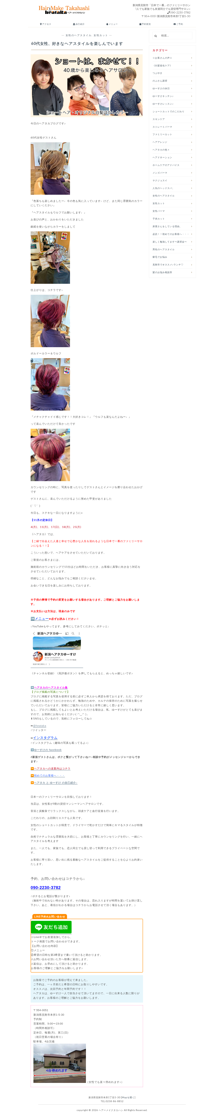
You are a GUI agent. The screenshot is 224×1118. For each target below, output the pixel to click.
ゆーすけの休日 (161, 88)
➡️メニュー (40, 618)
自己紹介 (80, 24)
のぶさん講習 (160, 80)
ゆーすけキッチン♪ (163, 96)
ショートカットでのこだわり (168, 111)
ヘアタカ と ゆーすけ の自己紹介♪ (56, 782)
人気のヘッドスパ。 (164, 188)
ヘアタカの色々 (161, 149)
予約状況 (146, 24)
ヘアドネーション (162, 157)
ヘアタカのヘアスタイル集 (51, 687)
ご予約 (179, 24)
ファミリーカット (162, 134)
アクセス (46, 24)
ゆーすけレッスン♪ (163, 103)
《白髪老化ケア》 (162, 65)
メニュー (113, 24)
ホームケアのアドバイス (166, 165)
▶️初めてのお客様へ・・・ (48, 775)
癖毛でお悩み (160, 256)
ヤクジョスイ (160, 180)
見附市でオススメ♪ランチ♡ (168, 264)
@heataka (39, 725)
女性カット (101, 35)
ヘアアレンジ (160, 142)
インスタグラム (45, 738)
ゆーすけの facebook (48, 749)
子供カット (159, 218)
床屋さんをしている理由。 (167, 226)
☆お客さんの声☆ (162, 57)
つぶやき (157, 73)
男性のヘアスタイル (164, 249)
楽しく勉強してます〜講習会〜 (170, 241)
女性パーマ (159, 211)
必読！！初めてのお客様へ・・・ (171, 234)
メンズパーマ (160, 172)
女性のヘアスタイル (79, 35)
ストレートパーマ (162, 126)
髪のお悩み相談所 (162, 272)
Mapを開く (128, 1097)
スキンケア (159, 119)
